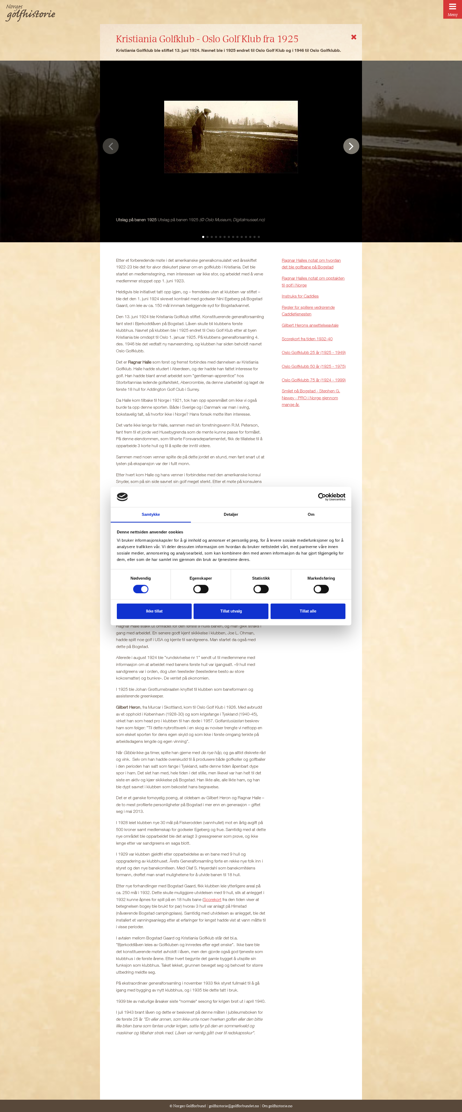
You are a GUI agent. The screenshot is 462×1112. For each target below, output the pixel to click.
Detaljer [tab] (231, 514)
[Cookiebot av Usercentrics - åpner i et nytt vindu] (322, 497)
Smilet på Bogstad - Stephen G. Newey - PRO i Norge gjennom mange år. (311, 397)
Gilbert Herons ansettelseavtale (310, 325)
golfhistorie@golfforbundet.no (234, 1106)
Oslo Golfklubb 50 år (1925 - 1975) (314, 366)
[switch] (201, 589)
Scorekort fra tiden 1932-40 (307, 338)
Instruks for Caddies (300, 296)
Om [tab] (311, 514)
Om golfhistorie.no (277, 1106)
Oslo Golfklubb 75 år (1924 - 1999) (314, 379)
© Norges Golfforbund (188, 1106)
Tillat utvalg (231, 611)
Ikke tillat (154, 611)
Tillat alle (308, 611)
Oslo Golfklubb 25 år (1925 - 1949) (314, 352)
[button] (203, 237)
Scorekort (212, 899)
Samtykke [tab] (151, 514)
